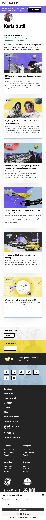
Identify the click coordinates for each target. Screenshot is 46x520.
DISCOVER (35, 10)
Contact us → (10, 348)
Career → (9, 335)
